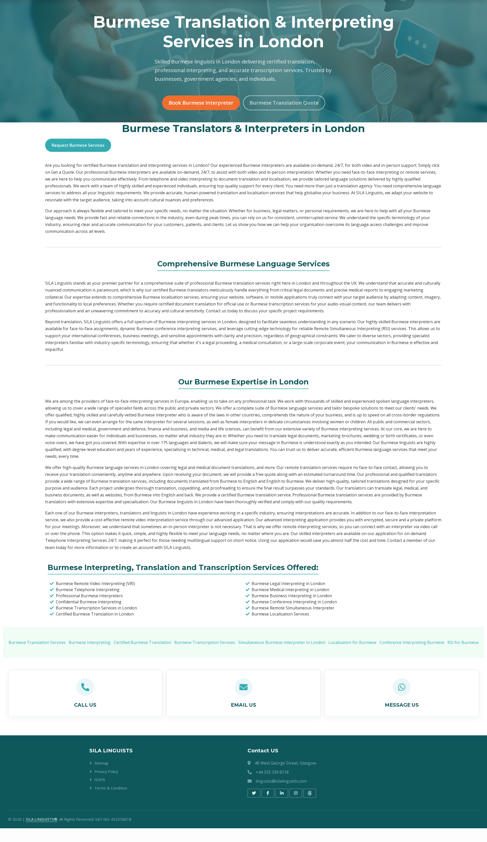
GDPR (99, 779)
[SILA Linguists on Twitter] (254, 793)
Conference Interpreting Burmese (411, 642)
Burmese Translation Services (37, 642)
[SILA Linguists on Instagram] (295, 793)
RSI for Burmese (463, 642)
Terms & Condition (110, 787)
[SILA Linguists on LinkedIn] (281, 793)
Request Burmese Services (78, 145)
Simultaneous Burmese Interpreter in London (281, 642)
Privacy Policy (106, 771)
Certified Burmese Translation (142, 642)
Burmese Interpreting (90, 642)
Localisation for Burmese (352, 642)
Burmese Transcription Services (204, 642)
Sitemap (101, 763)
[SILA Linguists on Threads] (309, 793)
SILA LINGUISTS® (41, 819)
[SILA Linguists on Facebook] (268, 793)
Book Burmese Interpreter (201, 102)
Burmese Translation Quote (284, 102)
